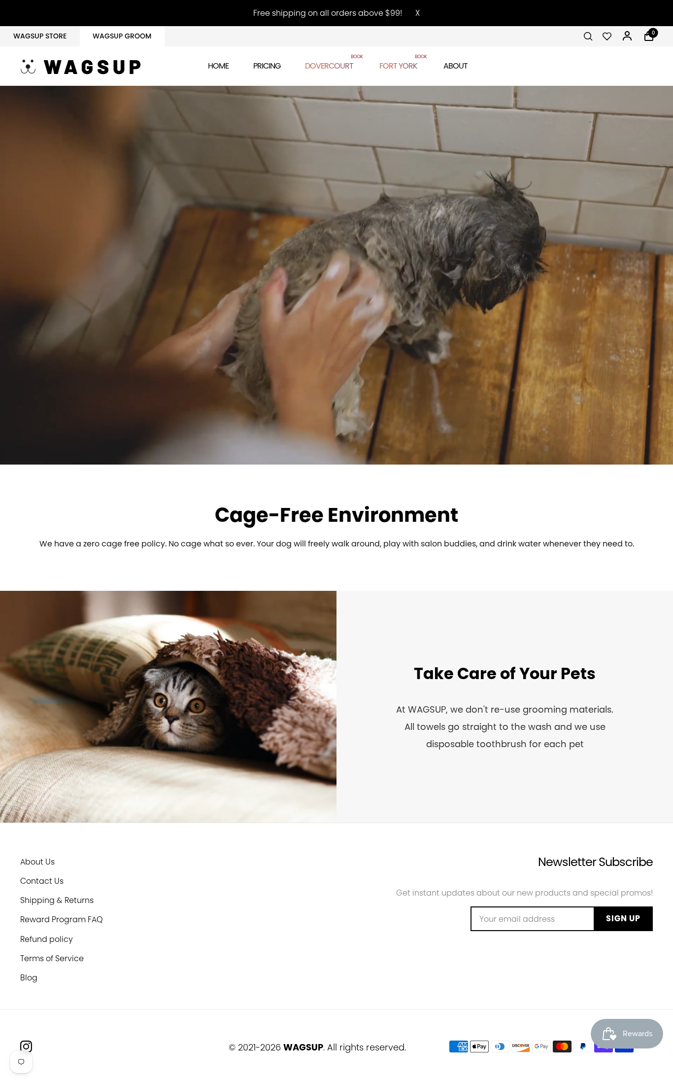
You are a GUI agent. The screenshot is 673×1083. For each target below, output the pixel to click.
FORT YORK (399, 64)
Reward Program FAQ (61, 919)
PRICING (266, 66)
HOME (218, 66)
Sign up (623, 918)
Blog (28, 977)
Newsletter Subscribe (595, 862)
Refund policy (46, 939)
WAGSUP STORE (40, 36)
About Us (37, 861)
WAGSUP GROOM (122, 36)
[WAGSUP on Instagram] (26, 1046)
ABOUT (455, 66)
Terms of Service (52, 958)
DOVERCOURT (330, 64)
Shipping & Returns (57, 900)
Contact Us (42, 881)
